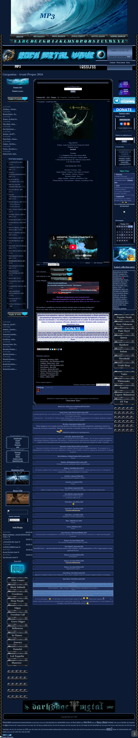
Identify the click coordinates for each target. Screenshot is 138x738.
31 (126, 240)
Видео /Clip (17, 490)
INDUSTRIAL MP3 (15, 238)
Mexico (38, 722)
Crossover (113, 725)
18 (129, 235)
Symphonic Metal (57, 729)
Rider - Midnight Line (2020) (74, 520)
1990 (89, 725)
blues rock (94, 722)
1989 (10, 729)
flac (26, 731)
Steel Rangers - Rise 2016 (48, 367)
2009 (109, 725)
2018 (128, 725)
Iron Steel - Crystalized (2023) (74, 482)
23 (124, 238)
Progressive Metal (47, 729)
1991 (15, 729)
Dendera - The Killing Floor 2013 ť (74, 468)
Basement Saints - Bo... (10, 344)
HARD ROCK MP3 (15, 220)
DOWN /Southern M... (120, 274)
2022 (16, 732)
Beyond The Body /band (10, 552)
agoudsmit (122, 160)
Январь (53, 97)
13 (117, 235)
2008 (9, 725)
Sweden (123, 722)
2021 (19, 732)
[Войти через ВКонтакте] (121, 123)
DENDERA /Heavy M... (121, 289)
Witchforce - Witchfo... (10, 109)
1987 (80, 725)
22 (122, 238)
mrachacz (122, 158)
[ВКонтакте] (51, 349)
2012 (39, 729)
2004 (69, 725)
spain (116, 725)
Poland (131, 725)
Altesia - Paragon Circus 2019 (49, 373)
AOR (130, 729)
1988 (82, 725)
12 (131, 232)
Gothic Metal (121, 725)
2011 (33, 729)
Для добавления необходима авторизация (124, 205)
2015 (83, 729)
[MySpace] (59, 349)
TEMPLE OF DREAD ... (121, 291)
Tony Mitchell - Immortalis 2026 (74, 488)
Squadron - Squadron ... (10, 329)
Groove (92, 729)
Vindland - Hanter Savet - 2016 (49, 363)
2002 (42, 729)
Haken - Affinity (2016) (47, 377)
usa (6, 724)
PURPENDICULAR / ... (121, 301)
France (38, 264)
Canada (85, 725)
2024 (23, 732)
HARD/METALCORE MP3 (17, 222)
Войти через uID (125, 120)
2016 (95, 262)
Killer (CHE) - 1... (119, 287)
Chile (75, 729)
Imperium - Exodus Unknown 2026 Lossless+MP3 (74, 446)
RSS (128, 56)
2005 (71, 722)
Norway (68, 722)
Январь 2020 (124, 224)
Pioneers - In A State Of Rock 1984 (74, 540)
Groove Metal (30, 725)
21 (119, 238)
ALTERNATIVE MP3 (15, 162)
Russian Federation (102, 729)
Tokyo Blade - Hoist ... (9, 124)
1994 (13, 729)
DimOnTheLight (17, 461)
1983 (37, 725)
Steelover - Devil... (9, 134)
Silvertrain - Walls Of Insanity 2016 (51, 371)
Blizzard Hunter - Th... (10, 114)
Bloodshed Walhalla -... (10, 349)
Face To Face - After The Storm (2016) (52, 365)
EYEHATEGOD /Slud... (121, 303)
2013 (73, 729)
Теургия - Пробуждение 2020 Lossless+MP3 (74, 462)
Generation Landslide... (10, 334)
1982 (35, 725)
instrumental (62, 725)
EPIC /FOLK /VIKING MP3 (17, 209)
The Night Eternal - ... (9, 129)
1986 (81, 729)
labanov (17, 443)
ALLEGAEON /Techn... (121, 293)
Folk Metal (65, 729)
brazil (47, 722)
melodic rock (46, 725)
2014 (78, 729)
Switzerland (131, 722)
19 (131, 235)
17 (126, 235)
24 (126, 238)
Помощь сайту (124, 113)
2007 (16, 725)
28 (119, 240)
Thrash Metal (7, 722)
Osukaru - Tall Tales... (9, 144)
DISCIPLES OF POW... (121, 272)
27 (117, 240)
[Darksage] (38, 391)
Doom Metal (96, 725)
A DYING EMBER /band (10, 547)
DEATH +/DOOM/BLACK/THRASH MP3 (18, 197)
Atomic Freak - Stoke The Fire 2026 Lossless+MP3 (74, 412)
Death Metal (62, 722)
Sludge (69, 729)
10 (126, 232)
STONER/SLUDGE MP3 (16, 281)
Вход (128, 62)
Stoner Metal (88, 729)
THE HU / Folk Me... (120, 295)
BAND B (29, 550)
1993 (103, 725)
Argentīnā (34, 722)
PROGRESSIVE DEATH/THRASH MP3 (16, 272)
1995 (24, 729)
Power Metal (76, 722)
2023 (28, 732)
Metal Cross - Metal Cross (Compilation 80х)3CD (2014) (74, 406)
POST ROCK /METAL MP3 (17, 251)
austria (29, 729)
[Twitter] (53, 349)
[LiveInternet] (61, 349)
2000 (115, 722)
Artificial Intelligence (15, 304)
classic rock (9, 731)
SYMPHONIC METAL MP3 (17, 286)
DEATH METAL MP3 (16, 189)
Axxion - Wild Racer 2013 (74, 526)
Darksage (18, 445)
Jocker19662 (124, 162)
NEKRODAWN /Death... (121, 280)
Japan (82, 722)
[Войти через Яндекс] (124, 123)
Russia (56, 722)
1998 (127, 722)
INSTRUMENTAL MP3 (16, 241)
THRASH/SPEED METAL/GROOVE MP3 (16, 292)
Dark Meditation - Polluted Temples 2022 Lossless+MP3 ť (74, 456)
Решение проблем (120, 309)
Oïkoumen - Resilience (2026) (49, 359)
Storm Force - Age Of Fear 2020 (74, 502)
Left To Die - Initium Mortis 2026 (74, 436)
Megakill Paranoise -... (10, 354)
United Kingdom (16, 722)
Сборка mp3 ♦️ (119, 278)
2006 (77, 725)
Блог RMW (17, 561)
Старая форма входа (124, 128)
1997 (4, 725)
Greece (20, 729)
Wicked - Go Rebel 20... (10, 119)
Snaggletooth (18, 438)
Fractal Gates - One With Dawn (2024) (52, 361)
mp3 (109, 728)
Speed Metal (73, 725)
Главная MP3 (40, 97)
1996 (134, 725)
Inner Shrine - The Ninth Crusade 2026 (74, 573)
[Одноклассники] (55, 349)
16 (124, 235)
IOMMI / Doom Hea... (121, 297)
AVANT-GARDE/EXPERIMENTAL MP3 (17, 174)
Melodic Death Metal (26, 722)
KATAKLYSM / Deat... (121, 285)
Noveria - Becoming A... (10, 149)
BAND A (29, 539)
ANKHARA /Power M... (121, 276)
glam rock (118, 722)
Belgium (12, 725)
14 (119, 235)
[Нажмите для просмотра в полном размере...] (73, 139)
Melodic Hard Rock (124, 729)
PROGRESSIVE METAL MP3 (17, 261)
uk (62, 729)
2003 (58, 725)
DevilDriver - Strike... (9, 339)
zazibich (128, 160)
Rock (51, 725)
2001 (118, 729)
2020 (48, 97)
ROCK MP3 (12, 278)
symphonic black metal (22, 725)
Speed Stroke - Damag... (10, 139)
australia (4, 731)
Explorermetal (17, 459)
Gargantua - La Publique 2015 (49, 375)
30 (124, 240)
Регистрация (120, 62)
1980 (18, 729)
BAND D (29, 555)
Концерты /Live (17, 469)
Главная (112, 62)
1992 (100, 725)
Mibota (17, 457)
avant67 (17, 441)
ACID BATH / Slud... (120, 305)
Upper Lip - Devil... (9, 324)
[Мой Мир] (57, 349)
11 (129, 232)
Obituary (116, 307)
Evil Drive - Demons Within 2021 (74, 476)
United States (6, 729)
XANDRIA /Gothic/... (120, 299)
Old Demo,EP (13, 298)
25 (129, 238)
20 (117, 238)
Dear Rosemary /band (9, 557)
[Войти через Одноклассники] (128, 123)
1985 (56, 725)
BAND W (29, 532)
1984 (54, 725)
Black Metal (51, 722)
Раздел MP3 (17, 87)
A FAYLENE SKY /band (10, 542)
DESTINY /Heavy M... (121, 282)
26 (131, 238)
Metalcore (41, 725)
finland (114, 729)
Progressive (100, 262)
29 (122, 240)
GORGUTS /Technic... (121, 284)
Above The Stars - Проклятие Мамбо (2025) (74, 532)
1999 (67, 725)
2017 (13, 731)
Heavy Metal (102, 722)
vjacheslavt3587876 (125, 164)
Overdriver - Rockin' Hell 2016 (49, 369)
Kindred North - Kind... (10, 154)
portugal (106, 725)
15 (58, 97)
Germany (111, 722)
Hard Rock (88, 722)
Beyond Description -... (10, 364)
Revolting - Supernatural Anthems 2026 (74, 424)
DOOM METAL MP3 (15, 202)
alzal (17, 447)
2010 (125, 725)
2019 (91, 725)
